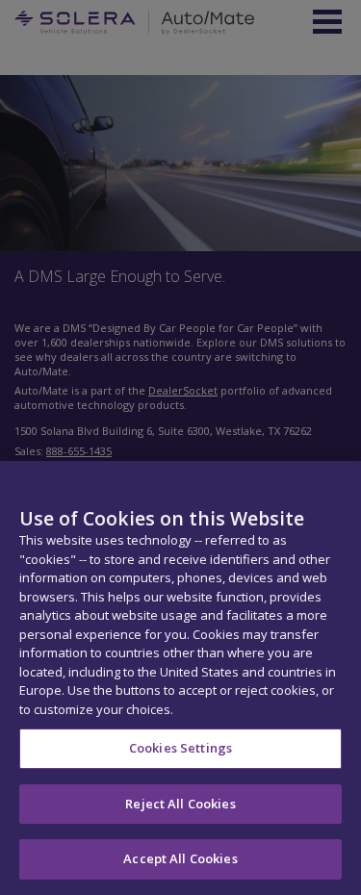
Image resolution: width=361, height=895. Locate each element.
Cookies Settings (180, 747)
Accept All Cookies (180, 858)
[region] (180, 678)
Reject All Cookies (180, 803)
